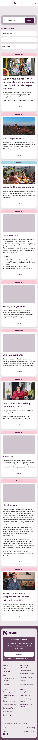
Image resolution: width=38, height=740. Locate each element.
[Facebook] (4, 734)
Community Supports (27, 674)
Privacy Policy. (25, 658)
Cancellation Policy (9, 708)
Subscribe (19, 654)
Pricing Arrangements (27, 692)
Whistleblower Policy (9, 704)
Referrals (23, 681)
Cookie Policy (7, 715)
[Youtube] (7, 734)
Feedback (6, 684)
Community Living (26, 677)
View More (19, 107)
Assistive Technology (27, 684)
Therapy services (25, 670)
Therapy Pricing (25, 695)
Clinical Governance (9, 701)
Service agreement (9, 692)
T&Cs (4, 728)
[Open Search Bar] (35, 3)
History (5, 668)
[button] (19, 33)
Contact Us (6, 671)
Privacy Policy (7, 711)
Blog (4, 675)
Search (29, 20)
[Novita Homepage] (18, 2)
